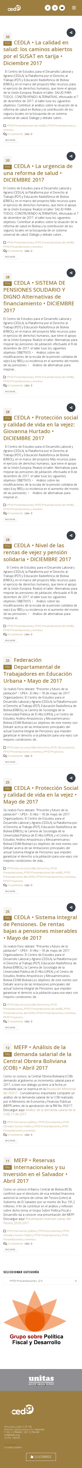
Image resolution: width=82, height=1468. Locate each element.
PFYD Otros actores (62, 747)
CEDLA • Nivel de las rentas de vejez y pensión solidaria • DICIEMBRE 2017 (37, 552)
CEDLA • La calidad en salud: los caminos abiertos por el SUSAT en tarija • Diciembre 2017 (37, 53)
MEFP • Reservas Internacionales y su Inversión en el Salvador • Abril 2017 (35, 1170)
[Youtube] (62, 8)
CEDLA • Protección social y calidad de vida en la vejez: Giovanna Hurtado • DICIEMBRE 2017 (40, 428)
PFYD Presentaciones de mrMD (26, 125)
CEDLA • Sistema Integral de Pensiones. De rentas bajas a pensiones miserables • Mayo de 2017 (40, 927)
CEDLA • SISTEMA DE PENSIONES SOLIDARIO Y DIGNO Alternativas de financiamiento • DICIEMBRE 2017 (38, 296)
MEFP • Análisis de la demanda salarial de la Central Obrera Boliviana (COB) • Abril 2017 (37, 1057)
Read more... (10, 140)
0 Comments (15, 134)
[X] (55, 8)
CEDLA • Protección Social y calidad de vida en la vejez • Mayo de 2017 (40, 794)
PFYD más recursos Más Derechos (28, 747)
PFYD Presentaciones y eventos (22, 246)
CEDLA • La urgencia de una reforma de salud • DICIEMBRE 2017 (38, 172)
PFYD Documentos (50, 1122)
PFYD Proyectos (53, 751)
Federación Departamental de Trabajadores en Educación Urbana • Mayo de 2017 (37, 670)
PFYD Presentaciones (20, 242)
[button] (74, 7)
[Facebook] (48, 8)
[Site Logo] (13, 8)
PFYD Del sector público (22, 1122)
